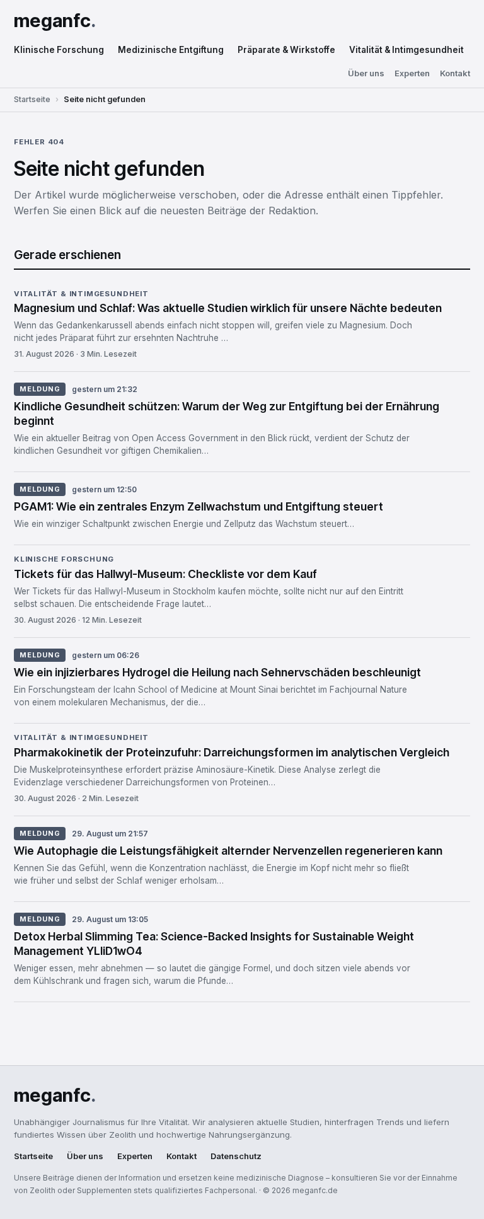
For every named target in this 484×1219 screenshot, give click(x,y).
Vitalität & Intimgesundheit (406, 50)
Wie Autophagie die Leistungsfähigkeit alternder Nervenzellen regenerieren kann (228, 850)
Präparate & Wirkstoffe (286, 50)
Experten (412, 73)
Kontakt (455, 73)
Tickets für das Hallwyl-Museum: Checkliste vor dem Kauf (165, 574)
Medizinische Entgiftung (171, 50)
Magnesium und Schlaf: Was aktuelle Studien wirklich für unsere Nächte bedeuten (228, 308)
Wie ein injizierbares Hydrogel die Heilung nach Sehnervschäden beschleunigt (217, 672)
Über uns (366, 73)
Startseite (32, 99)
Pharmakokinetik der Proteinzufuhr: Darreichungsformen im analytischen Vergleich (231, 752)
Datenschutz (236, 1156)
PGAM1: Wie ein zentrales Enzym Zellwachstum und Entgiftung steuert (198, 506)
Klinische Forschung (59, 50)
